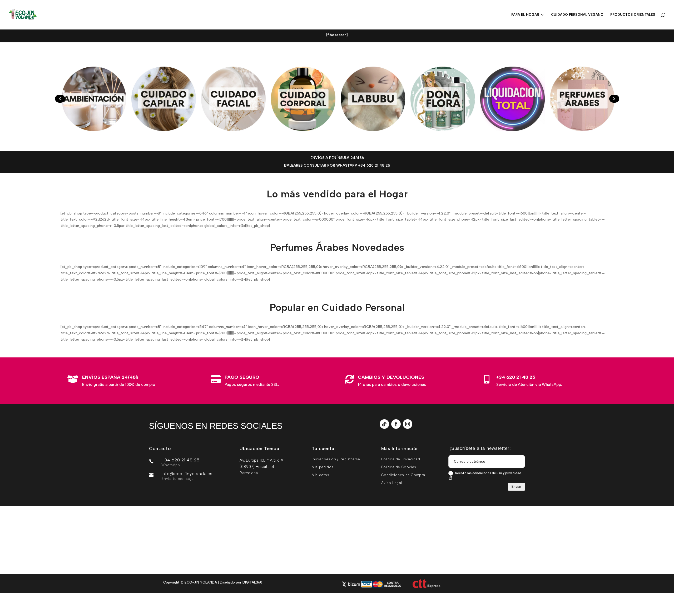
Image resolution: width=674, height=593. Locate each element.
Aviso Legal (391, 483)
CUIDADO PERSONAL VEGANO (577, 15)
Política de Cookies (398, 467)
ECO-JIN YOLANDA (201, 582)
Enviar (516, 487)
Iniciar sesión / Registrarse (336, 459)
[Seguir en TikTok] (384, 424)
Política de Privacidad (400, 459)
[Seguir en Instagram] (407, 424)
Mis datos (320, 475)
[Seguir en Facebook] (396, 424)
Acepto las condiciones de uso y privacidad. (488, 473)
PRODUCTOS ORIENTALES (632, 15)
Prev (60, 99)
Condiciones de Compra (403, 475)
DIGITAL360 (252, 582)
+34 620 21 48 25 (515, 377)
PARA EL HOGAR (525, 15)
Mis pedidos (323, 467)
